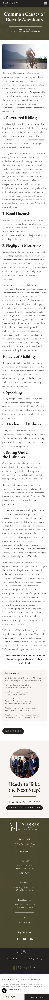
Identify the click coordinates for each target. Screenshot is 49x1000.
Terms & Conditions (14, 959)
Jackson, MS (24, 840)
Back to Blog (13, 731)
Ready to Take (24, 787)
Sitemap (39, 959)
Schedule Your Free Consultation (25, 808)
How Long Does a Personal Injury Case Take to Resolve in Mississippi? (18, 686)
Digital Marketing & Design (27, 968)
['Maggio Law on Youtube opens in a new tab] (24, 939)
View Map (24, 851)
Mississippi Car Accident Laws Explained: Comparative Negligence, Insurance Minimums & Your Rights (18, 701)
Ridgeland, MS (24, 900)
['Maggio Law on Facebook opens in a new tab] (17, 939)
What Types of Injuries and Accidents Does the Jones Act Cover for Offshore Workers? (21, 716)
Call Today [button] (24, 802)
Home (20, 29)
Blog (28, 29)
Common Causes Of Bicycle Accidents (24, 32)
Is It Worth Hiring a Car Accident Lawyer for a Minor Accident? (17, 693)
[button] (4, 990)
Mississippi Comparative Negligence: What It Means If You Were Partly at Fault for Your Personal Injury (24, 679)
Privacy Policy (28, 959)
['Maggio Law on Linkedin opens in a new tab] (31, 939)
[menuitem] (17, 939)
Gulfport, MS (24, 861)
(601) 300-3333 (15, 989)
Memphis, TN (25, 883)
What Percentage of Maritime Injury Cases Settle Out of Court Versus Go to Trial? (20, 709)
